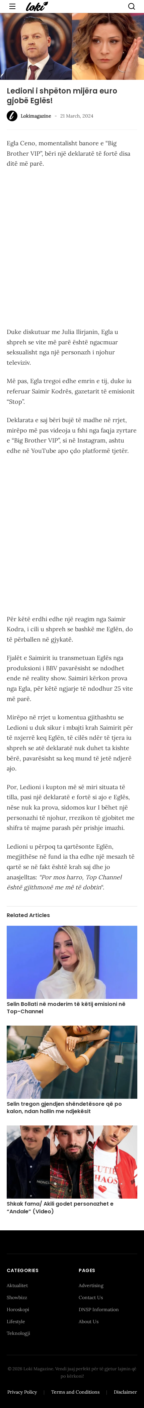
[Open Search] (131, 6)
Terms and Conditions (75, 1392)
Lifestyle (16, 1321)
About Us (88, 1321)
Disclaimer (125, 1392)
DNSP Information (99, 1309)
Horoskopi (18, 1309)
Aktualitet (17, 1285)
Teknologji (18, 1333)
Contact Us (91, 1297)
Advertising (91, 1285)
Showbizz (17, 1297)
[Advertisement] (72, 249)
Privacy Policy (22, 1392)
